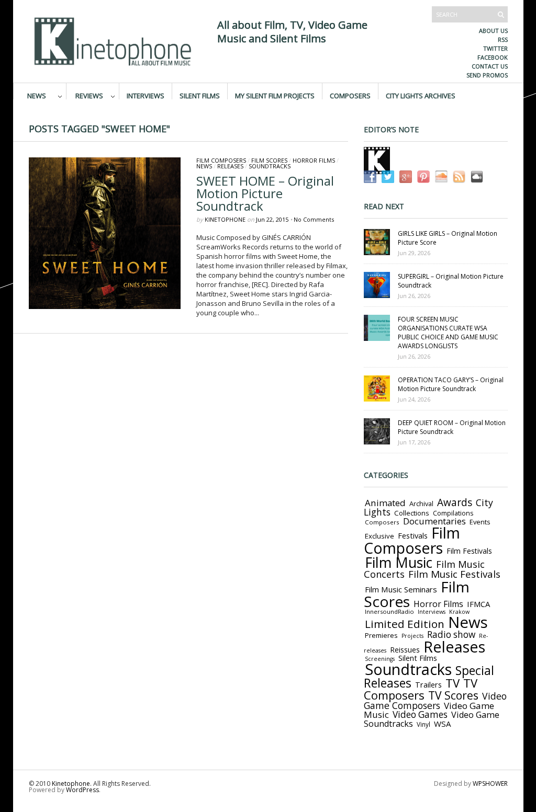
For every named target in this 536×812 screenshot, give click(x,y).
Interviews (145, 95)
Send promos (487, 75)
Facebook (492, 57)
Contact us (490, 66)
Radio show (451, 634)
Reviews (89, 95)
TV (452, 683)
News (36, 95)
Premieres (381, 635)
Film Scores (269, 160)
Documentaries (434, 521)
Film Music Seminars (401, 589)
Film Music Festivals (454, 574)
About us (493, 31)
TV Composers (420, 689)
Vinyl (423, 724)
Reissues (405, 650)
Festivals (413, 535)
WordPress (82, 789)
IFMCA (478, 604)
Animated (385, 503)
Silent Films (200, 95)
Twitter (495, 48)
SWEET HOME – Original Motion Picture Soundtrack (265, 193)
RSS (503, 39)
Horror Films (314, 160)
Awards (454, 502)
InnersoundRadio (389, 611)
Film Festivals (469, 551)
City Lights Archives (420, 95)
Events (480, 522)
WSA (442, 723)
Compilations (453, 513)
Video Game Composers (435, 701)
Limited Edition (404, 623)
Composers (350, 95)
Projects (412, 635)
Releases (230, 166)
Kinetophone (225, 219)
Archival (421, 503)
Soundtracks (270, 166)
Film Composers (221, 160)
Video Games (420, 714)
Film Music (398, 562)
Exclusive (379, 536)
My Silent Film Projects (275, 95)
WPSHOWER (490, 783)
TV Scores (453, 695)
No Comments (314, 219)
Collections (411, 513)
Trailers (428, 684)
